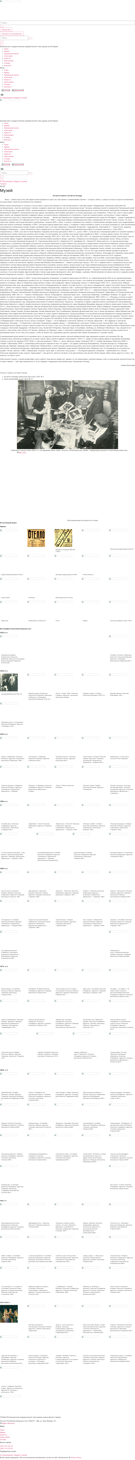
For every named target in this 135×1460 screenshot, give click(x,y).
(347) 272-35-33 (6, 1446)
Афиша (6, 51)
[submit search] (30, 38)
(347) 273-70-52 (6, 1448)
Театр (6, 49)
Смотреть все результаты (12, 34)
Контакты (7, 65)
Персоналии (9, 61)
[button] (67, 68)
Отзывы (7, 63)
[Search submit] (1, 27)
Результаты (6, 30)
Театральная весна (11, 54)
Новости (7, 58)
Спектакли (8, 56)
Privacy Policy (76, 1457)
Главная (3, 184)
